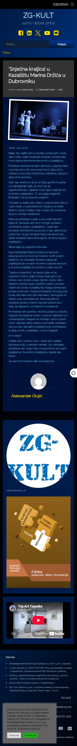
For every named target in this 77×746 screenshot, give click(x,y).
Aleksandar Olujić (47, 89)
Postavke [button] (14, 735)
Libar (60, 89)
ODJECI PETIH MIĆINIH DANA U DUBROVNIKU (32, 683)
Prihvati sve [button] (30, 735)
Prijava (6, 52)
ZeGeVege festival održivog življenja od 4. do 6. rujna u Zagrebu (40, 663)
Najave (66, 698)
